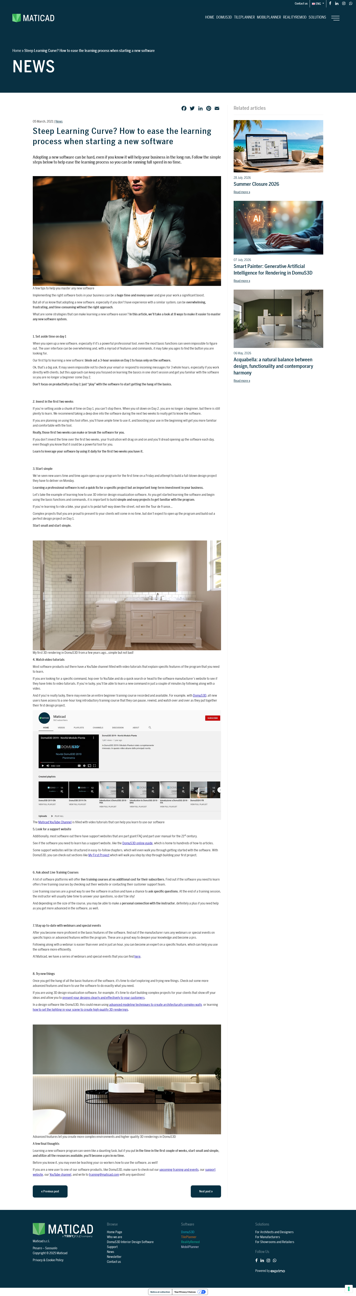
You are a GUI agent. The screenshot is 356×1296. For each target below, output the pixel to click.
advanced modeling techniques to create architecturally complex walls (155, 1004)
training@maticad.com (104, 1174)
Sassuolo (51, 1248)
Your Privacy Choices (185, 1292)
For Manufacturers (267, 1237)
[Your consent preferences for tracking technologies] (349, 1289)
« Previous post (50, 1191)
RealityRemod (295, 17)
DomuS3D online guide (137, 843)
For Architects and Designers (274, 1232)
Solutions (317, 17)
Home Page (114, 1232)
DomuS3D (224, 17)
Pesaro (37, 1248)
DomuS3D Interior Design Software (130, 1242)
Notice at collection (160, 1292)
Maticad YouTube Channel (55, 822)
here (137, 956)
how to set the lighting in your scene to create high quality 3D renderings (80, 1009)
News (59, 121)
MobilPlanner (269, 17)
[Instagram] (344, 3)
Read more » (242, 192)
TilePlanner (244, 17)
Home (209, 17)
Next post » (206, 1191)
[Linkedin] (337, 3)
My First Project (98, 855)
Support (112, 1247)
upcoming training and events (179, 1169)
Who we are (114, 1237)
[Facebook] (330, 3)
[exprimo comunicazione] (278, 1271)
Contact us (301, 4)
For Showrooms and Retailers (274, 1242)
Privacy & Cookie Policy (48, 1260)
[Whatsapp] (351, 3)
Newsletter (114, 1257)
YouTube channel (60, 1174)
